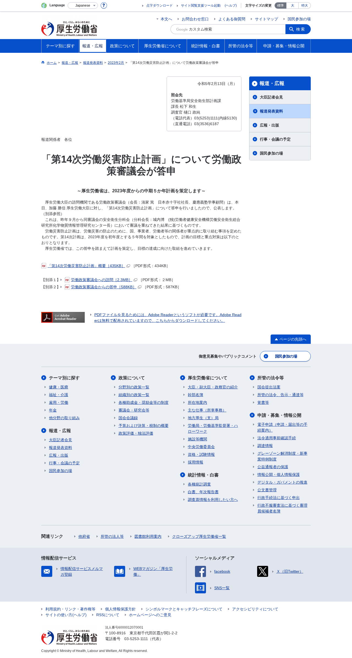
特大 (304, 5)
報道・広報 (272, 83)
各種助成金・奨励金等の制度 (144, 402)
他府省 (84, 536)
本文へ (166, 19)
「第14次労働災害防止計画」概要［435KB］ (86, 266)
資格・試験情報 (201, 454)
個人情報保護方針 (120, 609)
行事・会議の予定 (275, 139)
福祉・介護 (58, 395)
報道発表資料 (271, 111)
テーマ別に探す (64, 377)
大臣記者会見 (271, 97)
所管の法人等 (112, 536)
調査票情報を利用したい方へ (213, 499)
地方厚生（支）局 (203, 418)
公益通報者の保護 (272, 467)
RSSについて (107, 615)
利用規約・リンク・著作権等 (70, 609)
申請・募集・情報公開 (279, 415)
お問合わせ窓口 (195, 19)
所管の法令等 (270, 377)
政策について (132, 377)
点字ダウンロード (159, 5)
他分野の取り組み (64, 418)
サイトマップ (266, 19)
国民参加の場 (299, 19)
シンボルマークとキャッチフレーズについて (183, 609)
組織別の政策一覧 (134, 395)
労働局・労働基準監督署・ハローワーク (213, 428)
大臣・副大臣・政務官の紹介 (213, 387)
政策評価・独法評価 (136, 433)
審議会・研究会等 (134, 410)
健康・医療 (58, 387)
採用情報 (195, 462)
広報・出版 (269, 125)
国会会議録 (128, 418)
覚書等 (263, 402)
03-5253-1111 (136, 639)
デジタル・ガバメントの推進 (282, 482)
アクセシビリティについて (255, 609)
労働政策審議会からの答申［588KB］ (103, 287)
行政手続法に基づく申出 (278, 497)
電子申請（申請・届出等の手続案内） (282, 427)
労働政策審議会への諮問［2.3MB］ (101, 280)
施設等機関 (197, 439)
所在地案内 (197, 402)
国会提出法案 (268, 387)
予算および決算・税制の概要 (144, 425)
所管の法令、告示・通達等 (280, 395)
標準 (280, 5)
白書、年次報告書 (203, 492)
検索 (301, 29)
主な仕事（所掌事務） (207, 410)
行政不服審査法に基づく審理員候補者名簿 (282, 508)
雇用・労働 (58, 402)
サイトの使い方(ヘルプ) (66, 615)
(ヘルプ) (231, 5)
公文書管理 (267, 490)
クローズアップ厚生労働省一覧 (199, 536)
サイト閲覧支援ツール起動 (201, 5)
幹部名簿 (195, 395)
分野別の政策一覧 (134, 387)
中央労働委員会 (201, 447)
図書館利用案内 (147, 536)
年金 (53, 410)
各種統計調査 (199, 484)
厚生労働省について (207, 377)
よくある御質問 (231, 19)
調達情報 (265, 445)
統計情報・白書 (203, 475)
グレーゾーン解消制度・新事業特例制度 (282, 456)
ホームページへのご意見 (150, 615)
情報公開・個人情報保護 (278, 474)
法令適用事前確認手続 (276, 438)
